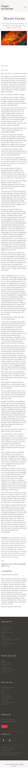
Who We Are (6, 682)
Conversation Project (6, 628)
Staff (2, 693)
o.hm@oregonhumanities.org (9, 755)
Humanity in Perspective (7, 632)
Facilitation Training (6, 638)
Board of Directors (6, 694)
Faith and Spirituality (20, 564)
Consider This (4, 626)
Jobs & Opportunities (6, 698)
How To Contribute (6, 672)
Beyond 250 (4, 641)
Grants (3, 634)
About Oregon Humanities (7, 687)
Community (4, 564)
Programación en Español (7, 643)
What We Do (6, 621)
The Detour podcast (6, 664)
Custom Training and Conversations (10, 639)
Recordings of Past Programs (8, 670)
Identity (11, 564)
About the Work (5, 689)
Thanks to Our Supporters (8, 702)
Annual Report (4, 704)
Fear (8, 566)
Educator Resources (6, 668)
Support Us (4, 700)
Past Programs (5, 645)
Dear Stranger (4, 630)
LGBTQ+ (3, 566)
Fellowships (4, 636)
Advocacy (3, 691)
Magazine (3, 660)
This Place (3, 666)
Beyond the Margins (6, 662)
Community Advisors (6, 696)
